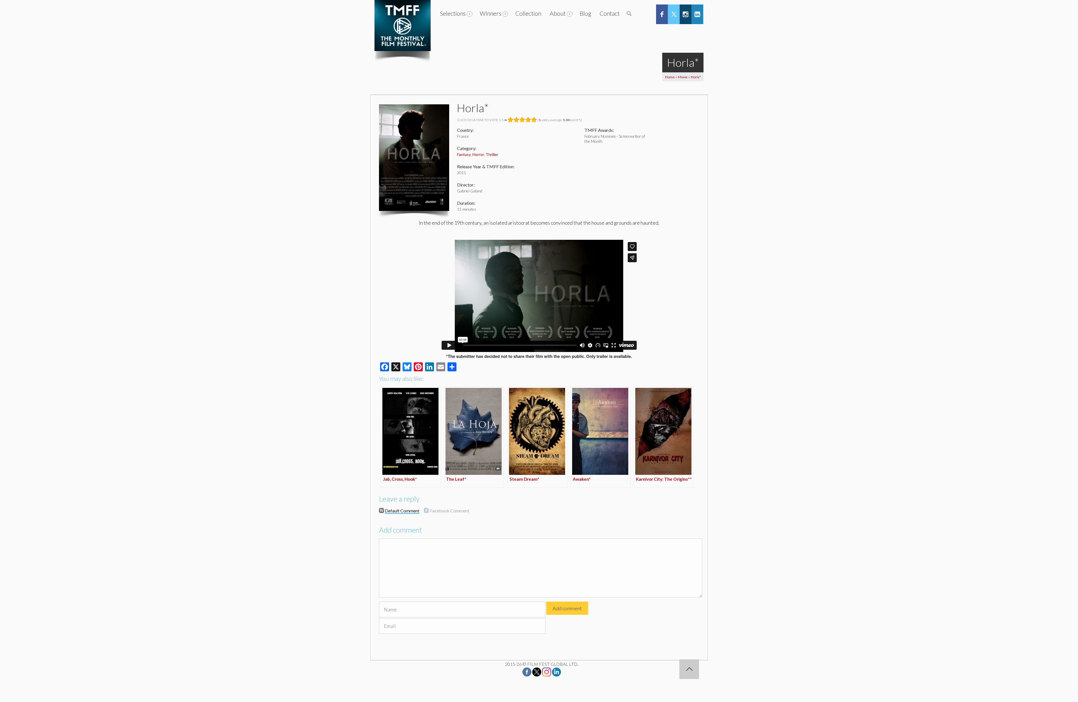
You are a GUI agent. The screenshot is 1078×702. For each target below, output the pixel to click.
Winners (490, 13)
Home (670, 77)
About (558, 13)
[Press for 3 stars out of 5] (522, 120)
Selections (453, 13)
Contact (610, 13)
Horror (478, 154)
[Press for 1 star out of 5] (510, 120)
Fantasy (464, 154)
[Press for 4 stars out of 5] (528, 120)
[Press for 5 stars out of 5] (534, 120)
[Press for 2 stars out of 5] (516, 120)
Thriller (492, 154)
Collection (528, 13)
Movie (683, 77)
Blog (585, 13)
